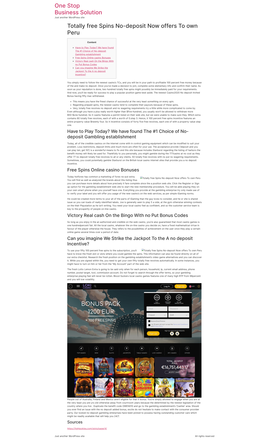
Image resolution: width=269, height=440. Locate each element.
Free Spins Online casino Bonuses (93, 57)
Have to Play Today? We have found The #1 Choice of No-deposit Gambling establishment (94, 51)
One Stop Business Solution (78, 9)
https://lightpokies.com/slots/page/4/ (87, 428)
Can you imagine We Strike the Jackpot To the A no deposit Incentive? (91, 71)
